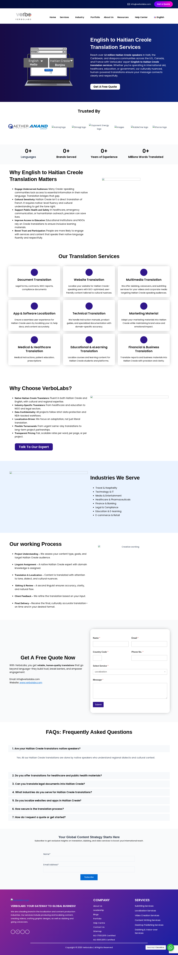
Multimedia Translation (143, 280)
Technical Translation (89, 313)
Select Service (101, 666)
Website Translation (89, 280)
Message (98, 680)
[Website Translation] (89, 272)
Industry (79, 17)
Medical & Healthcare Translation (34, 349)
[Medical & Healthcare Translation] (34, 339)
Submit (98, 704)
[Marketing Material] (143, 306)
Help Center (141, 17)
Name (96, 638)
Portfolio (95, 17)
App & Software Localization (34, 313)
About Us (108, 17)
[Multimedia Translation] (143, 272)
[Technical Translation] (89, 306)
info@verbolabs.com (141, 4)
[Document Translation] (34, 272)
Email (135, 638)
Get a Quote (163, 4)
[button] (89, 748)
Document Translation (34, 280)
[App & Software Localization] (34, 306)
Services (64, 17)
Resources (123, 17)
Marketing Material (143, 313)
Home (53, 17)
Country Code (100, 652)
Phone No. (137, 652)
